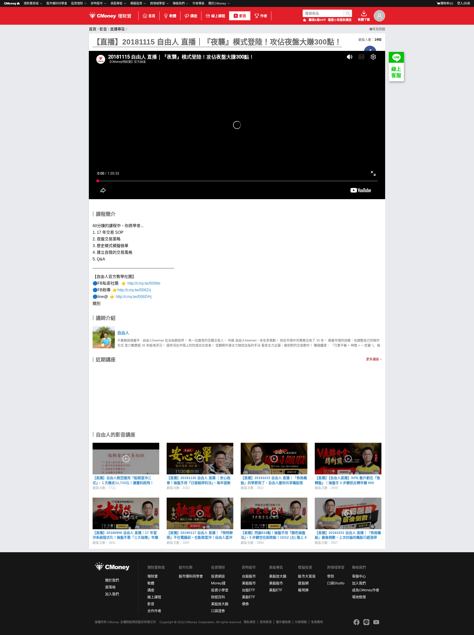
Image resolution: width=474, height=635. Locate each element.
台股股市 (249, 576)
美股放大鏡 (219, 604)
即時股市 (97, 3)
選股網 (303, 583)
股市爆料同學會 (56, 3)
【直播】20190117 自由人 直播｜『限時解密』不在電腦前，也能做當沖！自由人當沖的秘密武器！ (200, 537)
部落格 (110, 587)
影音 (242, 16)
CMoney (10, 3)
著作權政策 (283, 622)
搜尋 (347, 13)
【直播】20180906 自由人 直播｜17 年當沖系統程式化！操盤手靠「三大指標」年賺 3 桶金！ (125, 537)
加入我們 (112, 594)
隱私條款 (250, 622)
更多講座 (372, 359)
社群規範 (301, 622)
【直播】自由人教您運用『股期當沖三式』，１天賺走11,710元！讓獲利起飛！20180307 (123, 482)
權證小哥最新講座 (340, 20)
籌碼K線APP (317, 20)
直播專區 (117, 29)
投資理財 (77, 3)
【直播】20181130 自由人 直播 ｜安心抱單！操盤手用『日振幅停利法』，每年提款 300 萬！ (199, 482)
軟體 (172, 16)
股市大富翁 (306, 576)
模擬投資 (136, 3)
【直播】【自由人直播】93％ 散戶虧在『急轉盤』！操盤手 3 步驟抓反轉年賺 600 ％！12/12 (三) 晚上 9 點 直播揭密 (347, 482)
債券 (245, 604)
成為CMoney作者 (365, 590)
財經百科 (218, 597)
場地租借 (359, 597)
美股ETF (248, 597)
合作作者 (154, 611)
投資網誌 (218, 576)
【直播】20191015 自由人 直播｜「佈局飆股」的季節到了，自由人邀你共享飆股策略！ (274, 482)
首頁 (151, 16)
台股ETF (248, 590)
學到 (330, 576)
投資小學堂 (219, 590)
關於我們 (112, 580)
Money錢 (218, 583)
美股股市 (249, 583)
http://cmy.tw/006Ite (143, 283)
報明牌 (303, 590)
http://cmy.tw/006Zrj (135, 290)
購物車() (446, 3)
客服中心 (359, 576)
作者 (263, 16)
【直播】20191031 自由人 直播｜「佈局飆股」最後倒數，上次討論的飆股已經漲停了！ (348, 537)
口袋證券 (218, 611)
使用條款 (266, 622)
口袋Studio (335, 583)
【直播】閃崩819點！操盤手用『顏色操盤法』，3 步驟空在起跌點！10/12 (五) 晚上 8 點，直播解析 (274, 537)
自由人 (123, 333)
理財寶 (152, 576)
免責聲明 (317, 622)
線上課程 (218, 16)
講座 (193, 16)
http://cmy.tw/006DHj (134, 297)
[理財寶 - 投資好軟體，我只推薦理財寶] (110, 15)
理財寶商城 (31, 3)
